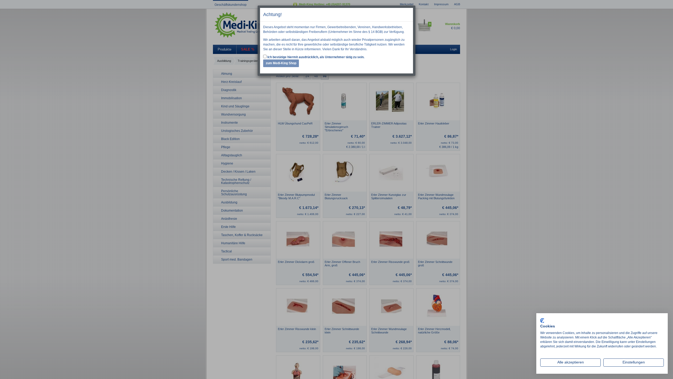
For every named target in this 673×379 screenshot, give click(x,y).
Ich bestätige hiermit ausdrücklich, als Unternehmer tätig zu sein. (315, 57)
